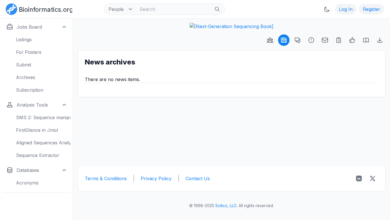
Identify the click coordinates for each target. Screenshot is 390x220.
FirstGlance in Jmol (37, 130)
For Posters (28, 52)
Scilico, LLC (226, 205)
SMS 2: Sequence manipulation (43, 117)
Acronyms (27, 183)
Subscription (29, 90)
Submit (23, 65)
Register (371, 9)
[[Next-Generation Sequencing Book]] (232, 26)
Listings (24, 39)
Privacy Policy (156, 178)
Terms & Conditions (106, 178)
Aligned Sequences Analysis (43, 143)
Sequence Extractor (37, 155)
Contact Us (198, 178)
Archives (25, 77)
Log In (346, 9)
